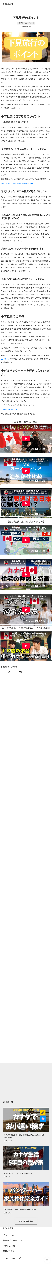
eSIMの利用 (5, 359)
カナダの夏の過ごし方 (9, 409)
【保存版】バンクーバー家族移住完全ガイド (17, 183)
